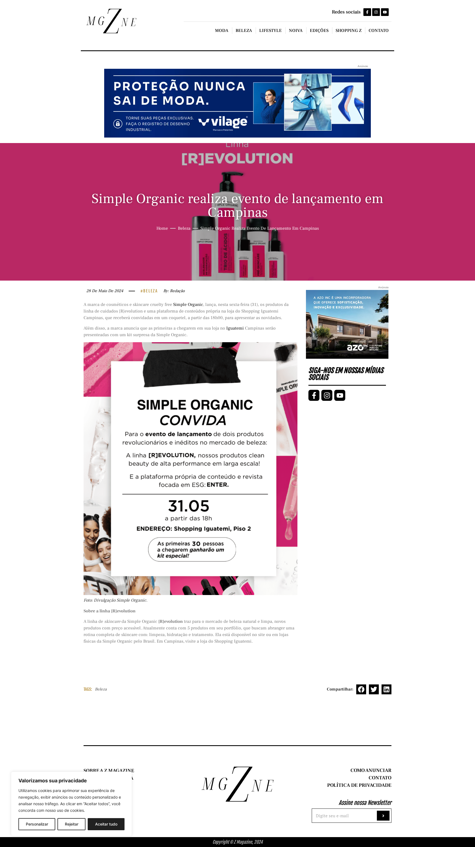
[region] (71, 804)
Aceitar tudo (106, 824)
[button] (361, 689)
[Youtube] (385, 12)
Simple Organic (188, 304)
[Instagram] (376, 12)
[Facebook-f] (367, 12)
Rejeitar (71, 824)
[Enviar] (383, 816)
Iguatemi (235, 328)
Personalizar (37, 824)
